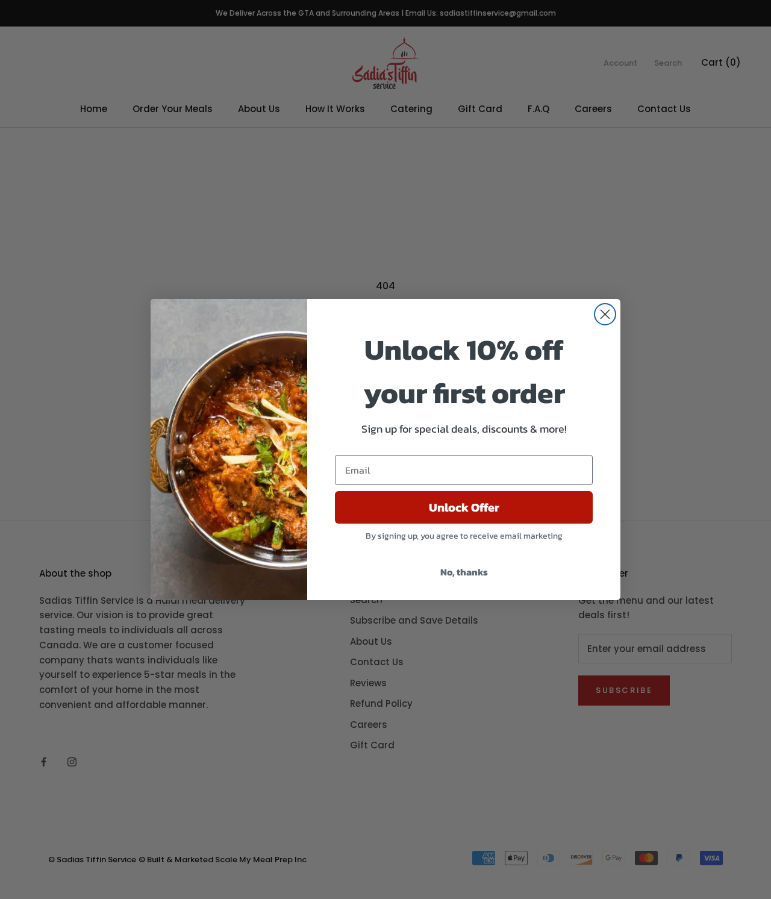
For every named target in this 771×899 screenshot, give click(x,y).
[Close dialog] (605, 314)
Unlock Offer (464, 507)
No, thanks (464, 572)
